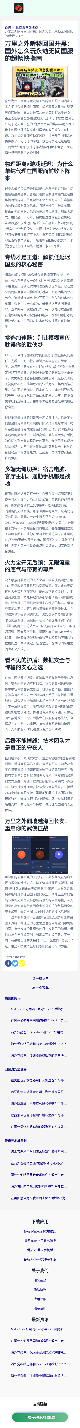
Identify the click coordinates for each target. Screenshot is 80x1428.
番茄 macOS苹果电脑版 (40, 1240)
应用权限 (40, 1299)
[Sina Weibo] (21, 963)
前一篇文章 (40, 978)
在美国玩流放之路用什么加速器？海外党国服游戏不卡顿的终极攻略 (40, 1080)
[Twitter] (15, 963)
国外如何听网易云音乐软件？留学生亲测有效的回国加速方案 (40, 1175)
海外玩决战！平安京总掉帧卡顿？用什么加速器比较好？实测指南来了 (40, 1103)
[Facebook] (8, 963)
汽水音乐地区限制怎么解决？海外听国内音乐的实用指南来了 (40, 1151)
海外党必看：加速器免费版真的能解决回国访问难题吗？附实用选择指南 (40, 1055)
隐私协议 (40, 1289)
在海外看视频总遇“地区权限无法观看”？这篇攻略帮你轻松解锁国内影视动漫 (40, 1163)
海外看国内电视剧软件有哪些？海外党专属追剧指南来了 (40, 1186)
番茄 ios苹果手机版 (40, 1250)
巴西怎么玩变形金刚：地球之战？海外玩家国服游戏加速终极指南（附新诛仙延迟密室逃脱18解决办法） (40, 1115)
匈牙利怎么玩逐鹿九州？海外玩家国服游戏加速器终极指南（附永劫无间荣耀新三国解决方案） (40, 1092)
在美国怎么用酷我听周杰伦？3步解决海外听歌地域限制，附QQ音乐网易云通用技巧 (40, 1198)
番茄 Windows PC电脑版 (40, 1231)
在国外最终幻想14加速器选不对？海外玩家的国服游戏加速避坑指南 (40, 1126)
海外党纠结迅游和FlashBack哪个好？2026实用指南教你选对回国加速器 (40, 1044)
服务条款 (40, 1280)
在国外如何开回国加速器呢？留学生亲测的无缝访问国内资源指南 (40, 1020)
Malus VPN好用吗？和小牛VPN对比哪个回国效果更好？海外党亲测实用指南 (40, 1009)
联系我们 (40, 1308)
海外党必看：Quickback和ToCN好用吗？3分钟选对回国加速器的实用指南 (40, 1032)
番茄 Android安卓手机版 (40, 1259)
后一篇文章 (40, 987)
